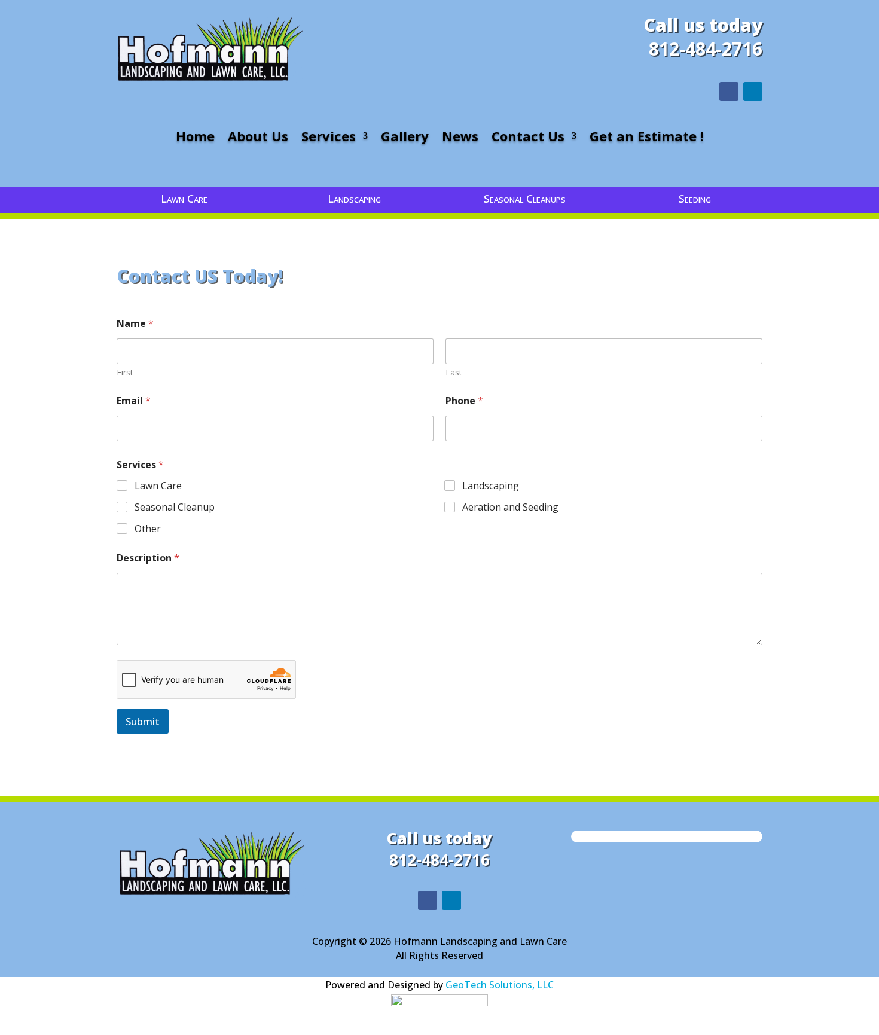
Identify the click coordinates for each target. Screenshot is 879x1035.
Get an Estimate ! (647, 138)
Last (453, 372)
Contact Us (528, 138)
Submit (143, 721)
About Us (258, 138)
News (460, 138)
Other (148, 529)
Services (328, 138)
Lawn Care (158, 486)
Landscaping (490, 486)
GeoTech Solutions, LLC (499, 984)
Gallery (405, 138)
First (125, 372)
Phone (464, 401)
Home (195, 138)
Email (134, 401)
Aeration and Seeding (510, 507)
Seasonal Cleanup (175, 507)
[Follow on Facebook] (728, 91)
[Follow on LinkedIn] (752, 91)
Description (148, 558)
